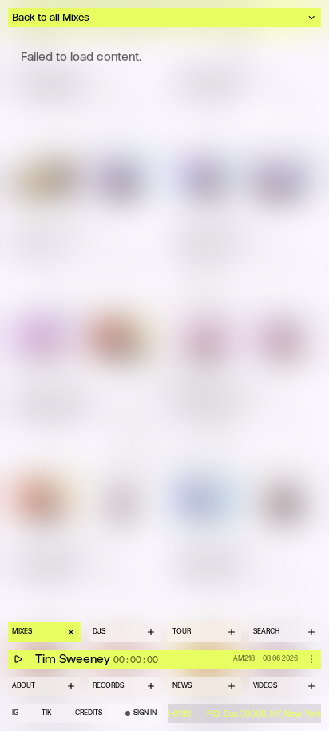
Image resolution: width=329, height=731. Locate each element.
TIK (46, 713)
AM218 (244, 658)
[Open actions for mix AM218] (311, 659)
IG (15, 713)
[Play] (17, 659)
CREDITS (88, 713)
